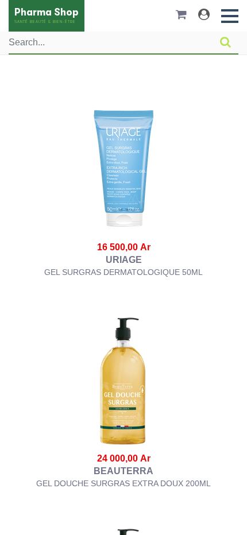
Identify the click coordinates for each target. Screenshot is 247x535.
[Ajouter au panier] (123, 169)
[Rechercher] (225, 42)
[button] (229, 16)
